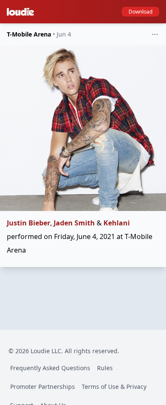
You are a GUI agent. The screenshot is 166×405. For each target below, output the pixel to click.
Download (140, 11)
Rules (105, 368)
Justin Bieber (28, 223)
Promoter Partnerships (42, 386)
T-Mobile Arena (29, 34)
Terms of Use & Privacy (114, 386)
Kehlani (116, 223)
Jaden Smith (74, 223)
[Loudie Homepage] (22, 12)
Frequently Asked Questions (50, 368)
